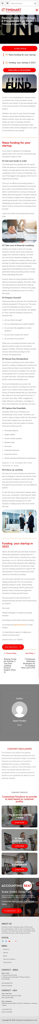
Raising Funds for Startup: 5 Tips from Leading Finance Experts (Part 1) (10, 665)
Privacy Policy (7, 962)
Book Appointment (11, 647)
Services (5, 952)
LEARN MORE (19, 823)
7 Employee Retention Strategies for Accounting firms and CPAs (28, 663)
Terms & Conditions (9, 959)
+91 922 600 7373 (7, 983)
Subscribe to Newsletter (19, 70)
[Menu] (37, 10)
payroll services (19, 625)
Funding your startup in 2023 (20, 62)
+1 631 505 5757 (7, 1009)
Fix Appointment (9, 911)
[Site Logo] (11, 10)
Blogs (5, 956)
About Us (6, 949)
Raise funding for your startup (20, 54)
